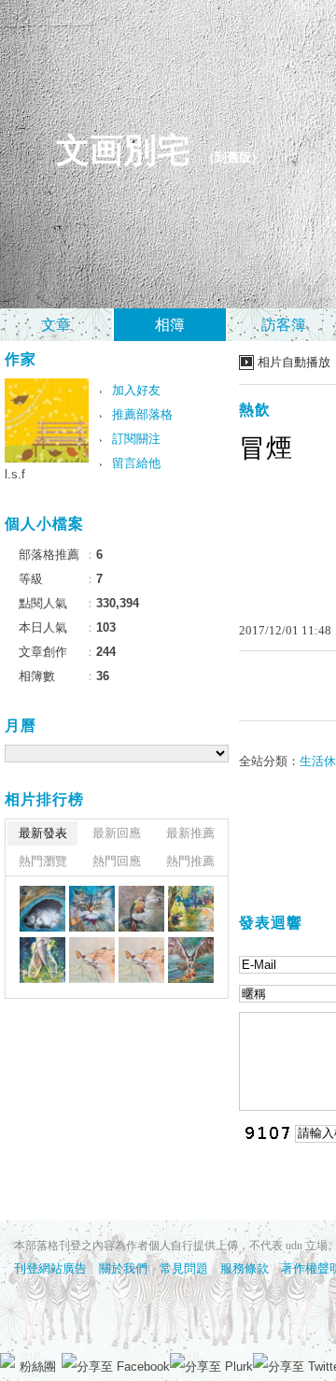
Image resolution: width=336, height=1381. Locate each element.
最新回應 (116, 833)
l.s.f (15, 474)
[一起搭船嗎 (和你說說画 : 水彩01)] (191, 909)
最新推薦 (190, 833)
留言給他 (136, 463)
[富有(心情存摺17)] (141, 960)
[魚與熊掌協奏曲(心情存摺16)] (191, 960)
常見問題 (184, 1268)
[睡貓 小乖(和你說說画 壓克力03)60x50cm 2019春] (42, 909)
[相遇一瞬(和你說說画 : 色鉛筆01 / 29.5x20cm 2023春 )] (92, 960)
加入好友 (136, 390)
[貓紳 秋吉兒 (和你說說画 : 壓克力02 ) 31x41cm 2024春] (92, 909)
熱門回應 (116, 861)
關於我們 (123, 1268)
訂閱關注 (136, 439)
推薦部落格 (142, 414)
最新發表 (43, 833)
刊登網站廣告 (50, 1268)
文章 (56, 325)
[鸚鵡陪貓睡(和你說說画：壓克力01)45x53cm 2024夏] (141, 909)
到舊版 (233, 157)
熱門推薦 (190, 861)
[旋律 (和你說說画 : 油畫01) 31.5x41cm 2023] (42, 960)
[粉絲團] (7, 1360)
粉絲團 (38, 1367)
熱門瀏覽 (43, 861)
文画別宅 (123, 150)
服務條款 (244, 1268)
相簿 (170, 325)
